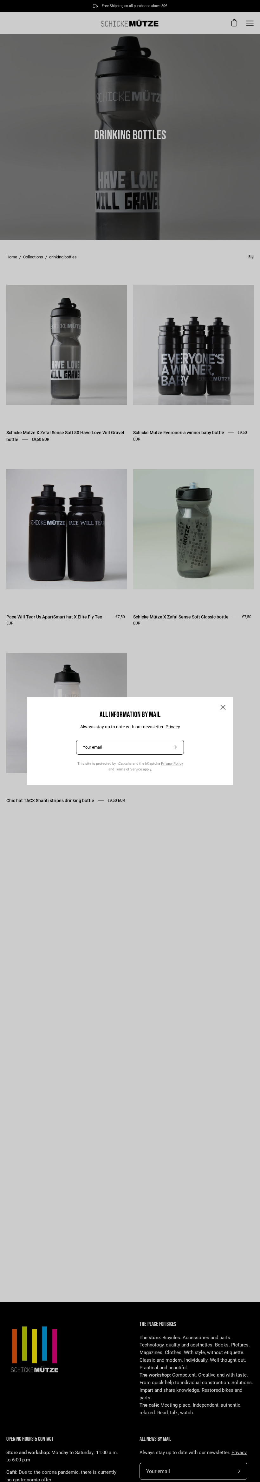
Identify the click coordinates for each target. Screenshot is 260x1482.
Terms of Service (128, 769)
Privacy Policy (172, 763)
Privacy (173, 726)
